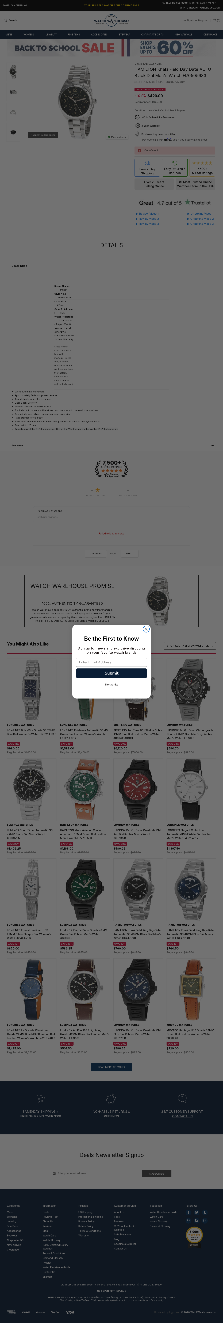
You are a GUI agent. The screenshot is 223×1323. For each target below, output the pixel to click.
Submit (111, 673)
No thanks (111, 685)
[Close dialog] (146, 629)
